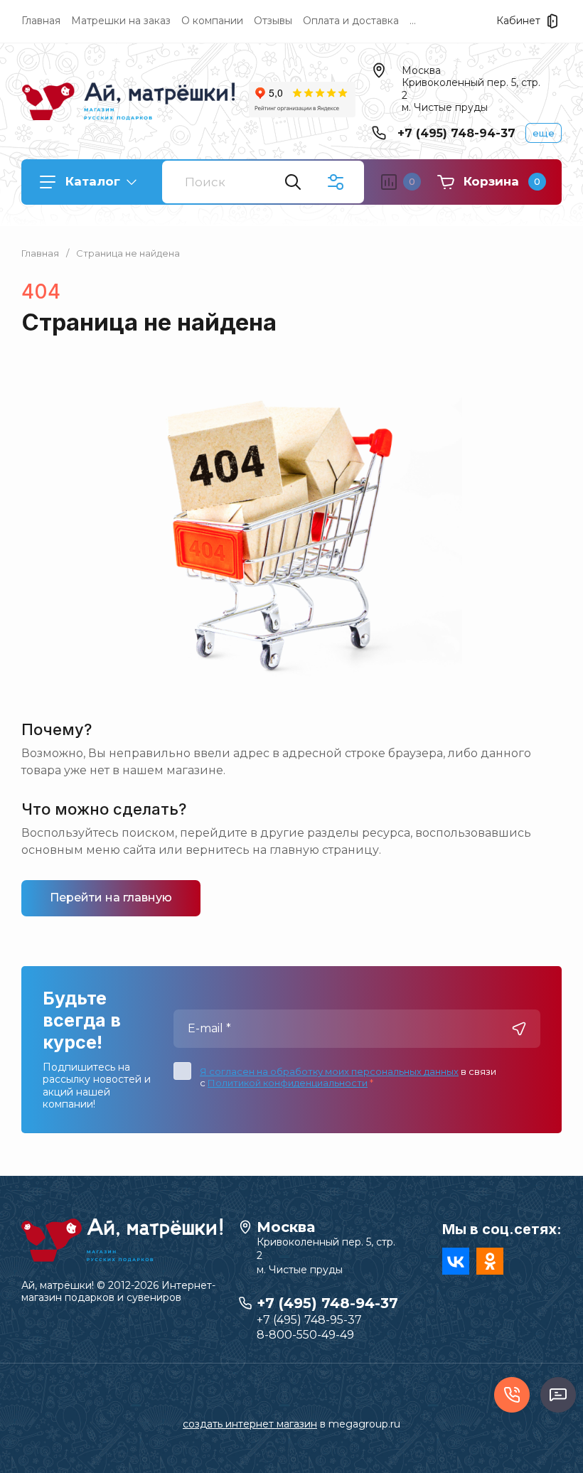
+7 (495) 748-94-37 (456, 133)
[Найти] (293, 182)
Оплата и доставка (351, 20)
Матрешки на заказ (121, 20)
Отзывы (273, 20)
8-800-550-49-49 (305, 1334)
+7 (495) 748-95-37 (309, 1320)
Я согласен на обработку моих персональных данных (329, 1071)
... (413, 20)
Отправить (519, 1028)
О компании (212, 20)
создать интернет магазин (250, 1424)
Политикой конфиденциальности (288, 1082)
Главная (40, 20)
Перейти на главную (111, 897)
